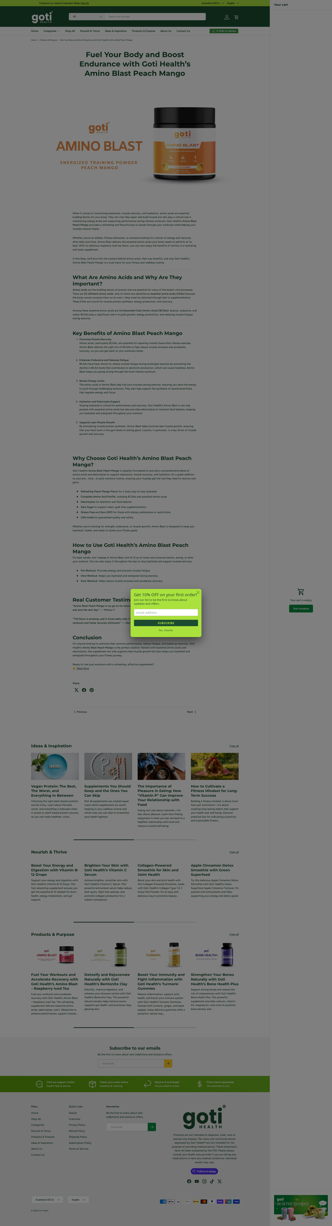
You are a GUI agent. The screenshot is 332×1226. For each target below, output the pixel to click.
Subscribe (166, 623)
